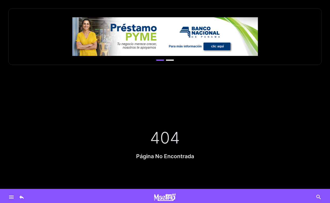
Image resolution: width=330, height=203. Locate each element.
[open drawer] (11, 197)
